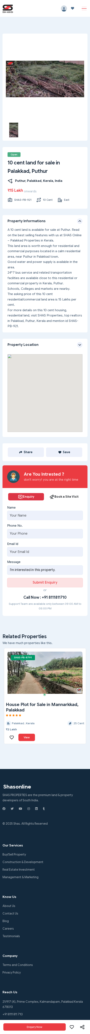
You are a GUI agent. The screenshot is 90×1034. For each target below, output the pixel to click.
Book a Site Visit (66, 497)
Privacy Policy (12, 972)
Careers (8, 928)
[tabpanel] (45, 673)
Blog (6, 921)
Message (14, 562)
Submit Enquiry (45, 582)
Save (66, 452)
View (27, 737)
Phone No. (15, 525)
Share (28, 452)
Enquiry (28, 497)
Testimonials (11, 936)
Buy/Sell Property (14, 854)
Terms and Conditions (18, 965)
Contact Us (10, 913)
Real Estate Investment (19, 869)
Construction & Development (23, 862)
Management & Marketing (21, 877)
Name (11, 507)
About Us (9, 906)
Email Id (12, 544)
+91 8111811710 (54, 597)
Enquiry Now (34, 1027)
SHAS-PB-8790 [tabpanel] (23, 657)
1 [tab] (24, 657)
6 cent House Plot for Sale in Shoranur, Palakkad (35, 707)
